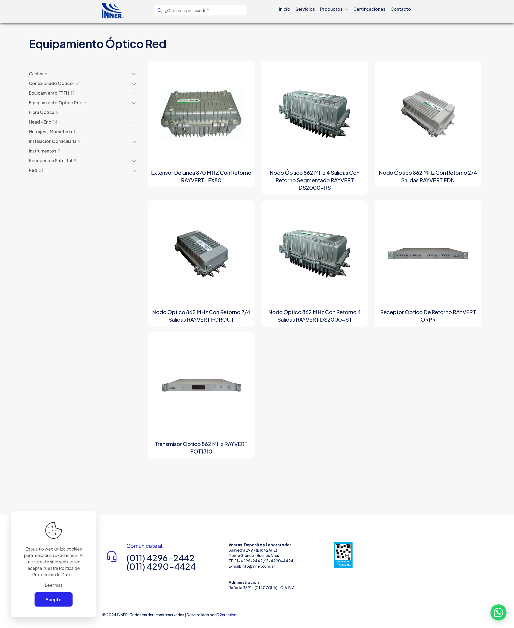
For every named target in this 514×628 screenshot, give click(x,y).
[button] (498, 612)
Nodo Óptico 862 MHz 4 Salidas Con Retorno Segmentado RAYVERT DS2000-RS (315, 180)
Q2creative (226, 614)
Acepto (54, 599)
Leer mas (54, 585)
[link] (343, 555)
